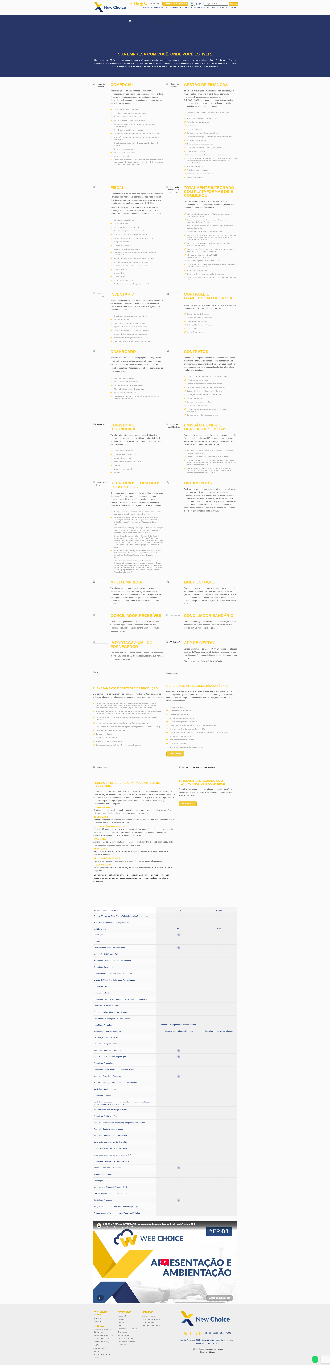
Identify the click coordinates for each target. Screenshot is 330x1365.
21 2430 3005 (153, 3)
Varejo (120, 1326)
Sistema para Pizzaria (101, 1338)
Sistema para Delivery (101, 1342)
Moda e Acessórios (124, 1335)
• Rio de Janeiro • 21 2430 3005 (217, 1333)
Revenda (195, 8)
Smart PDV (97, 1321)
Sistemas (146, 8)
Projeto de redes (148, 1322)
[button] (175, 753)
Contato (233, 8)
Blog (206, 8)
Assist (95, 1358)
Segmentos (160, 8)
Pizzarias (121, 1319)
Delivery (121, 1322)
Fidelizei (96, 1351)
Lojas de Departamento (126, 1338)
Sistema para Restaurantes (103, 1335)
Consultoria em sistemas (151, 1319)
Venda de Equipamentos (151, 1326)
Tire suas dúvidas (176, 3)
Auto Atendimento (99, 1348)
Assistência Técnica (179, 8)
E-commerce (122, 1332)
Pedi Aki (96, 1345)
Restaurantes (122, 1316)
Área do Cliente (218, 8)
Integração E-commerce (101, 1355)
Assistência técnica (149, 1316)
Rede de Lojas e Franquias (127, 1329)
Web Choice (97, 1318)
